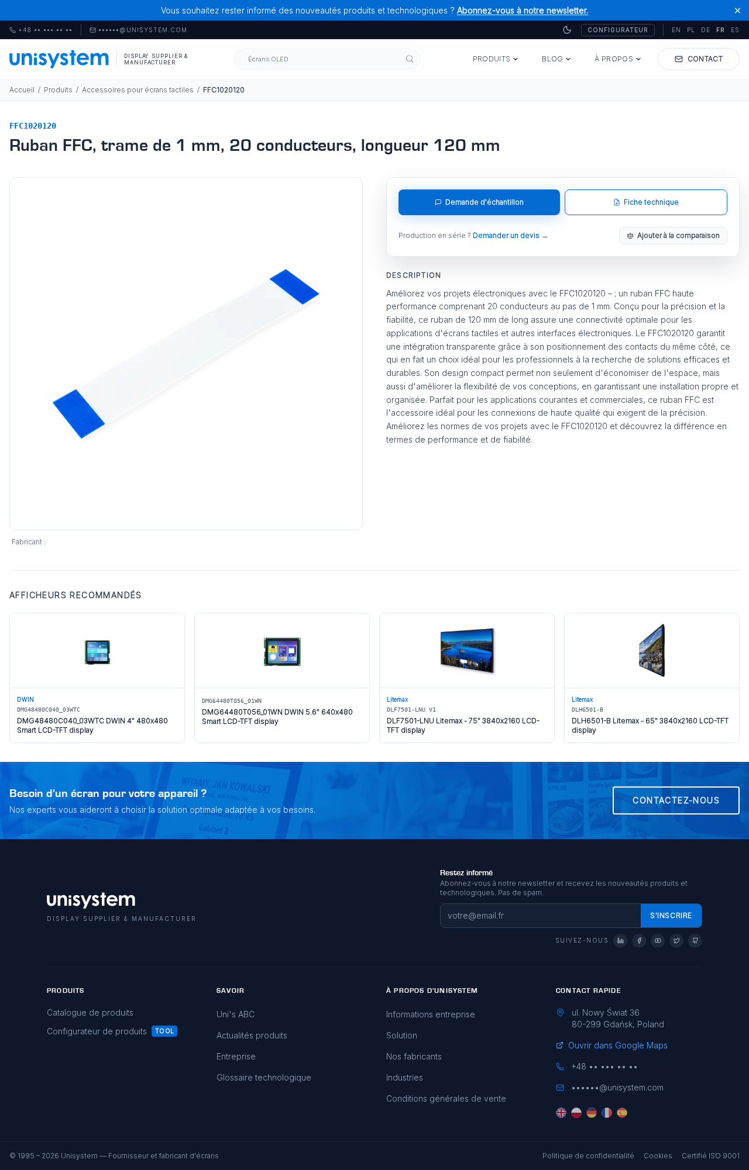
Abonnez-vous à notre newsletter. (522, 10)
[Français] (607, 1112)
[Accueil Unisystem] (59, 59)
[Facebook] (639, 941)
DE (705, 29)
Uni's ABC (236, 1014)
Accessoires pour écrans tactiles (138, 89)
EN (676, 29)
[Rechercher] (410, 59)
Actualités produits (252, 1035)
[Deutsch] (591, 1112)
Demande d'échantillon (484, 202)
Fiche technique (651, 202)
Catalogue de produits (90, 1012)
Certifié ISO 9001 (711, 1155)
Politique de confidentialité (588, 1155)
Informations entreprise (430, 1014)
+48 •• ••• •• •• (41, 30)
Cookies (658, 1155)
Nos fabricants (414, 1056)
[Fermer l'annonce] (737, 10)
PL (691, 29)
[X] (676, 941)
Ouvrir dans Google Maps (618, 1045)
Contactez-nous (676, 800)
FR (720, 29)
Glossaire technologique (264, 1077)
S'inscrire (671, 915)
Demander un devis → (510, 235)
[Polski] (576, 1112)
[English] (561, 1112)
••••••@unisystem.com (142, 30)
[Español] (622, 1112)
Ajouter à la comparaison (678, 235)
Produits (491, 58)
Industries (404, 1077)
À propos (614, 58)
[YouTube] (658, 941)
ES (735, 29)
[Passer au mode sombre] (567, 29)
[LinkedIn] (620, 941)
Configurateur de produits (97, 1031)
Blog (552, 58)
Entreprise (236, 1056)
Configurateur (617, 29)
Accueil (22, 89)
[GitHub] (695, 941)
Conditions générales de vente (446, 1098)
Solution (401, 1035)
